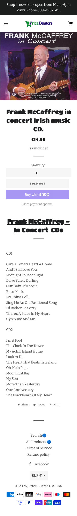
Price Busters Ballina (45, 486)
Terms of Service (38, 448)
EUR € (37, 475)
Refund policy (38, 454)
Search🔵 (38, 435)
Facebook (41, 464)
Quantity (38, 165)
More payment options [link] (37, 204)
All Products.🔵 (38, 442)
